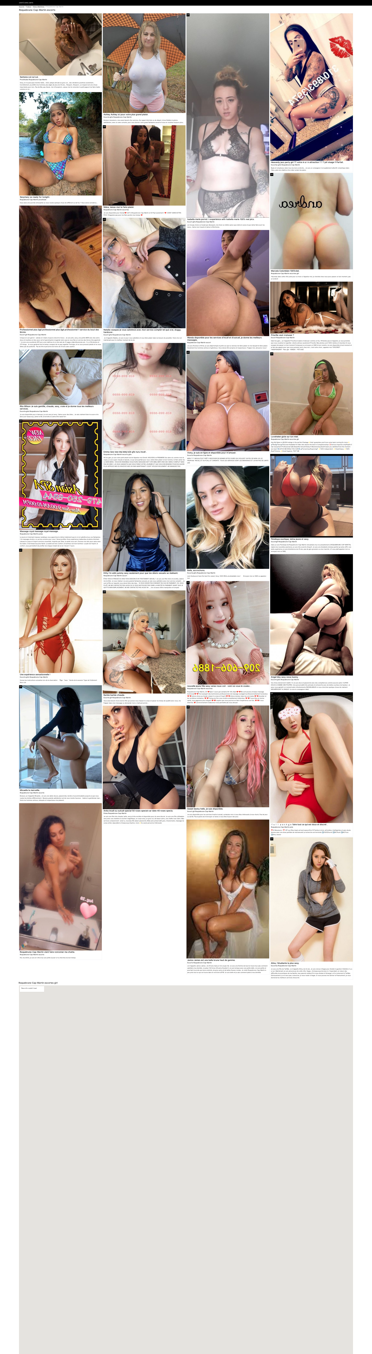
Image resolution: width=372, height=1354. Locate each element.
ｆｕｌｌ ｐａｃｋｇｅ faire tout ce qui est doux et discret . (299, 824)
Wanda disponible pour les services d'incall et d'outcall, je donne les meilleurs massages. (224, 338)
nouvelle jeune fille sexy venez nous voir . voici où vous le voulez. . (219, 686)
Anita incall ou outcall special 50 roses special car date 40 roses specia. (138, 810)
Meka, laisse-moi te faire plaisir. (119, 207)
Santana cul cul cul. (29, 77)
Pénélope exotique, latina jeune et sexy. (290, 539)
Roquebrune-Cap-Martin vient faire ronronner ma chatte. (47, 952)
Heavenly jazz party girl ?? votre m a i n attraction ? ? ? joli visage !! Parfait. (307, 162)
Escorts (21, 7)
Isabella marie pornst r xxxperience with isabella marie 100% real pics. (220, 219)
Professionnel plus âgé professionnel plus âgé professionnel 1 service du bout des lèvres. (59, 330)
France (28, 7)
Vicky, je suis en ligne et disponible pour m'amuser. (211, 452)
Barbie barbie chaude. (114, 695)
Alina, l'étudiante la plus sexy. (285, 963)
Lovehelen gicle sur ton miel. (284, 436)
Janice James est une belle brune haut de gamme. (211, 960)
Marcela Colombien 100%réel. (285, 271)
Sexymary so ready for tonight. (35, 197)
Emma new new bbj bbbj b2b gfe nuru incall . (125, 452)
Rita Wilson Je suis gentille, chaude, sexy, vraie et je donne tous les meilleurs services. (57, 407)
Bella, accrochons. (196, 570)
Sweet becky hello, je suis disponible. (205, 809)
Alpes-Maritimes (38, 7)
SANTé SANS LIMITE (26, 3)
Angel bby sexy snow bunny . (285, 677)
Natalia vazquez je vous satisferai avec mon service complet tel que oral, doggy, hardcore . (142, 331)
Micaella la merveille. (30, 790)
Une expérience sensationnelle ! (35, 674)
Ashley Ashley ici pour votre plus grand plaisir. (126, 114)
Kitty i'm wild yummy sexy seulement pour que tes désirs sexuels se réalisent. (141, 573)
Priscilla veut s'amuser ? (282, 335)
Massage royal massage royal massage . (39, 531)
